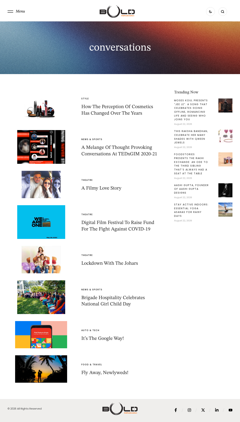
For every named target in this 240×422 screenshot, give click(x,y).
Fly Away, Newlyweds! (104, 372)
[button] (16, 11)
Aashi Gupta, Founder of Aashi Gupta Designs (191, 188)
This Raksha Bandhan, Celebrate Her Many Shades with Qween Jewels (191, 136)
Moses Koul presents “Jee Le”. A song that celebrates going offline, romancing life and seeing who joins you (191, 110)
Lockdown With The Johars (109, 263)
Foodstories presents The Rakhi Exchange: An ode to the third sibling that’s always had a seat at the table (191, 164)
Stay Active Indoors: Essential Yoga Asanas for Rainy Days (191, 210)
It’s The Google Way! (102, 338)
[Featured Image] (41, 106)
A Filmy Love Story (101, 188)
